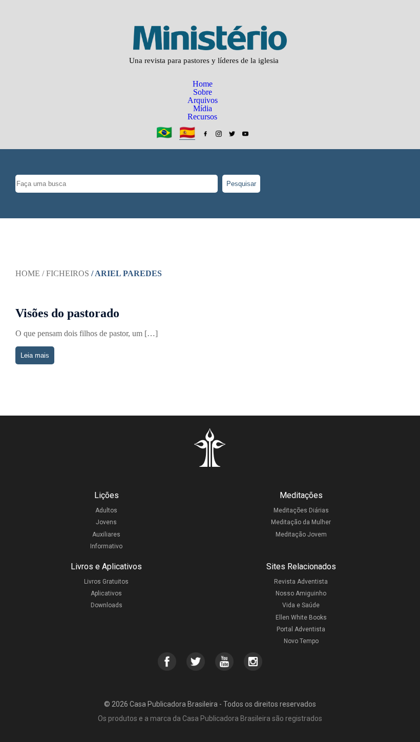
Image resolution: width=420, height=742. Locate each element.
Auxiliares (106, 534)
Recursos (202, 116)
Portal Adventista (301, 629)
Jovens (106, 522)
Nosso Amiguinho (301, 593)
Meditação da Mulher (301, 522)
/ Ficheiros (65, 273)
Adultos (106, 510)
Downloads (106, 605)
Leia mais (34, 355)
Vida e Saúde (301, 605)
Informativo (106, 546)
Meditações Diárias (301, 510)
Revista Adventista (301, 581)
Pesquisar (241, 184)
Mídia (202, 108)
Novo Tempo (301, 641)
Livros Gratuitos (106, 581)
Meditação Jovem (301, 534)
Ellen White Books (301, 617)
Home (203, 83)
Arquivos (202, 100)
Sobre (202, 92)
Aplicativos (106, 593)
